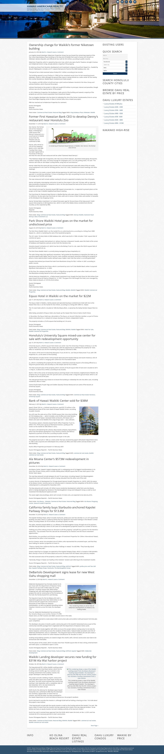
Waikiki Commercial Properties (38, 331)
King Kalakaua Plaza (77, 112)
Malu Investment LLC (41, 217)
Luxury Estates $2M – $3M (113, 107)
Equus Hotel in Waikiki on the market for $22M (60, 296)
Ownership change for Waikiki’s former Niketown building (61, 46)
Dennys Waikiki (79, 215)
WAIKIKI (73, 290)
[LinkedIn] (135, 2)
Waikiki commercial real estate (38, 722)
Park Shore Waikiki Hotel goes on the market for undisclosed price (61, 222)
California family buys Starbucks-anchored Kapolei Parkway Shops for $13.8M (62, 509)
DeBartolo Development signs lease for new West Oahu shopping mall (61, 574)
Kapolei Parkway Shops (39, 568)
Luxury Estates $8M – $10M (113, 123)
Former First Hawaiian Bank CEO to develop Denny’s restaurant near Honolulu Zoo (63, 118)
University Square (34, 396)
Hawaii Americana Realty (45, 8)
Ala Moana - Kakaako (43, 501)
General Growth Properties (42, 503)
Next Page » (94, 725)
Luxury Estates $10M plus (113, 104)
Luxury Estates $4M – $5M (113, 113)
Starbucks (50, 568)
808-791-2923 (129, 4)
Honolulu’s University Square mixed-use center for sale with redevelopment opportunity (62, 337)
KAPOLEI (68, 566)
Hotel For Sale (89, 329)
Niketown (87, 112)
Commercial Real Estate (44, 112)
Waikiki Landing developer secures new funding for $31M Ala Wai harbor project (62, 658)
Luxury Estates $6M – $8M (113, 120)
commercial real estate (81, 453)
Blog (38, 215)
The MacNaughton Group (62, 568)
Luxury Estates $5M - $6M (113, 117)
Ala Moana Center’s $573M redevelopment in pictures (59, 461)
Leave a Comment (58, 52)
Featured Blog (57, 112)
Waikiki (93, 112)
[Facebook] (126, 2)
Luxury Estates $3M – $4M (113, 110)
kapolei (74, 651)
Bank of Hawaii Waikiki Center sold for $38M (58, 401)
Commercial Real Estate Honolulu (84, 395)
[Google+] (130, 2)
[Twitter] (122, 2)
